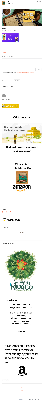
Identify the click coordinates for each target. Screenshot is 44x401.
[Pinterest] (4, 212)
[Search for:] (8, 80)
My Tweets (3, 245)
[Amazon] (6, 212)
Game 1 (4, 52)
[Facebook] (10, 212)
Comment (38, 69)
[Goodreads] (12, 212)
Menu (40, 1)
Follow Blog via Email (8, 86)
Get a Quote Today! (22, 389)
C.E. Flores (9, 3)
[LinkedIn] (2, 212)
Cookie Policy (21, 399)
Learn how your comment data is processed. (25, 72)
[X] (8, 212)
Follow (4, 95)
